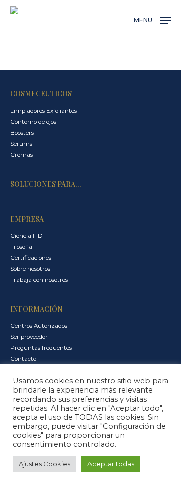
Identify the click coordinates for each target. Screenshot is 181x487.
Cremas (21, 154)
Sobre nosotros (30, 268)
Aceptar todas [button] (110, 464)
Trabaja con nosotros (39, 279)
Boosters (22, 132)
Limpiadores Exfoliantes (43, 110)
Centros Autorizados (38, 325)
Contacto (23, 358)
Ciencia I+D (26, 235)
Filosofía (21, 246)
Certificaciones (30, 257)
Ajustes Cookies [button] (44, 464)
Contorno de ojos (33, 121)
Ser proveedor (29, 336)
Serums (21, 143)
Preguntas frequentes (41, 347)
